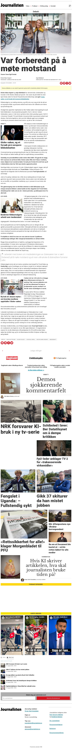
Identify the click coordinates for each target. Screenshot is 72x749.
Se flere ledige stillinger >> (36, 370)
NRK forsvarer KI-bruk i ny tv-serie (16, 664)
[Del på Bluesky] (69, 83)
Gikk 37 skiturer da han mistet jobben (17, 669)
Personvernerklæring (55, 724)
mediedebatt (53, 339)
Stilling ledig (44, 6)
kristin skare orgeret (42, 339)
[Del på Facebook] (61, 83)
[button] (2, 351)
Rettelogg (52, 728)
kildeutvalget (21, 339)
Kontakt (53, 6)
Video (27, 6)
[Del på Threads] (67, 83)
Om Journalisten (54, 721)
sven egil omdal (31, 339)
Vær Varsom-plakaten (56, 715)
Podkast (34, 6)
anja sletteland (11, 339)
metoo (3, 339)
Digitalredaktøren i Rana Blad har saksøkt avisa (20, 686)
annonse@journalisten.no (32, 729)
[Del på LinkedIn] (64, 83)
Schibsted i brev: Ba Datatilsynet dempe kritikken (21, 680)
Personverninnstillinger (56, 733)
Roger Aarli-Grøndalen (31, 711)
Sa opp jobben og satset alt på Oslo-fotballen (20, 675)
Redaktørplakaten (56, 717)
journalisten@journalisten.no (33, 723)
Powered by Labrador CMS (36, 747)
